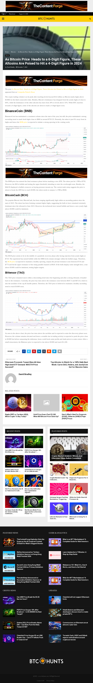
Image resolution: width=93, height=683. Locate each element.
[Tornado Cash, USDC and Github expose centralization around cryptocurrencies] (55, 638)
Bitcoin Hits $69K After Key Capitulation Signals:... (33, 490)
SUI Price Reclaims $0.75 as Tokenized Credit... (14, 490)
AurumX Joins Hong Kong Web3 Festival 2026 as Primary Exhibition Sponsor (30, 567)
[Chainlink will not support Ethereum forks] (55, 600)
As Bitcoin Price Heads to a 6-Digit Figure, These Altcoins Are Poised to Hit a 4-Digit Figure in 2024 (47, 89)
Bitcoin (7, 55)
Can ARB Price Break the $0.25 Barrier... (14, 451)
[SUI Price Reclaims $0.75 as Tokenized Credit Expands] (14, 481)
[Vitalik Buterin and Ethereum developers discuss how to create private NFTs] (55, 613)
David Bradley (11, 67)
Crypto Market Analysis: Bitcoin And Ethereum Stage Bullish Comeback (67, 457)
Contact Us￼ (40, 681)
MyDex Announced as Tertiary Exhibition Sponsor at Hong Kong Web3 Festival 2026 (29, 554)
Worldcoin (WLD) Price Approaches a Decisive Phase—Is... (33, 511)
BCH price (11, 262)
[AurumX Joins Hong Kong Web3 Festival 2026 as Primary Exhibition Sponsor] (9, 568)
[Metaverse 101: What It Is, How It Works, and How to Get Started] (55, 568)
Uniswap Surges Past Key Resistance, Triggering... (59, 498)
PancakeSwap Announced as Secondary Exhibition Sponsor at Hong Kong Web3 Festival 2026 (29, 580)
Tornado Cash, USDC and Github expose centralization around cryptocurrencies (75, 637)
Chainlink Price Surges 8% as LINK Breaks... (33, 470)
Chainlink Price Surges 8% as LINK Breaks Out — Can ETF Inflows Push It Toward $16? (30, 637)
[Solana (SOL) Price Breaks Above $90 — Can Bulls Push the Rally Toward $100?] (14, 461)
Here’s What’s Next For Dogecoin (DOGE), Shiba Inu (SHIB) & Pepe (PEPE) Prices (74, 416)
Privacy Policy (50, 681)
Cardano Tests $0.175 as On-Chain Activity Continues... (13, 511)
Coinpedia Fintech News (26, 92)
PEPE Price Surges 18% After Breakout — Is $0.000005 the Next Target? (29, 612)
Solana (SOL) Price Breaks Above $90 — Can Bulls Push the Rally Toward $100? (29, 625)
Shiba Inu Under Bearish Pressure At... (78, 498)
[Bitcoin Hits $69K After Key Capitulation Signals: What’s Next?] (34, 481)
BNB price (23, 122)
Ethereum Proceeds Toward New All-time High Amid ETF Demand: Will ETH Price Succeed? (23, 364)
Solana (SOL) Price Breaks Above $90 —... (13, 470)
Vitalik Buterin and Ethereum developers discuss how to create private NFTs (75, 612)
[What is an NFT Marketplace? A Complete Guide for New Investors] (55, 542)
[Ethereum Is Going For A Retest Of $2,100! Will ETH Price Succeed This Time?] (79, 508)
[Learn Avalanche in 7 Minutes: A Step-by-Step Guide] (55, 555)
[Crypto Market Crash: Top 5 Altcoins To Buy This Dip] (59, 469)
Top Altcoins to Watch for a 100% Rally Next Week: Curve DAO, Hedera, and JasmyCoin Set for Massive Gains (69, 364)
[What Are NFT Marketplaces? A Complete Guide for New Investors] (55, 581)
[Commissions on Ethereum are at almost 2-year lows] (55, 626)
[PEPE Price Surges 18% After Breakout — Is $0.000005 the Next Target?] (34, 442)
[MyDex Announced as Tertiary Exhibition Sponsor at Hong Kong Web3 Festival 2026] (9, 555)
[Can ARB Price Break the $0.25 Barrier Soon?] (14, 442)
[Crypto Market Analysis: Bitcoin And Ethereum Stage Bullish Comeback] (69, 448)
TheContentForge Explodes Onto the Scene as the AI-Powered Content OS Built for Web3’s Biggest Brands (30, 541)
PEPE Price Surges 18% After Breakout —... (33, 451)
